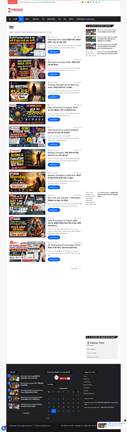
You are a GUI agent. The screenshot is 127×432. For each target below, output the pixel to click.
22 (73, 407)
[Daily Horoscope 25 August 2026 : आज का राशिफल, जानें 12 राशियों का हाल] (27, 114)
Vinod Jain (52, 195)
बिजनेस (71, 19)
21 (68, 407)
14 (68, 403)
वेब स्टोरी (15, 19)
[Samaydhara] (15, 10)
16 (78, 403)
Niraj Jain (51, 105)
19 (58, 407)
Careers (85, 390)
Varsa (50, 127)
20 (63, 407)
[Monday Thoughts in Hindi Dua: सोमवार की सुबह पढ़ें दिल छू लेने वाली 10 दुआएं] (27, 182)
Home (85, 376)
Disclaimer (86, 387)
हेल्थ (65, 19)
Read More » (54, 51)
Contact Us (86, 382)
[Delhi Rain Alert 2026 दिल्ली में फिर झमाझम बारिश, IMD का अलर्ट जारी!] (27, 46)
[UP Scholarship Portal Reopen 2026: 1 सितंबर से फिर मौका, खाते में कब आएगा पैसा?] (27, 252)
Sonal (50, 59)
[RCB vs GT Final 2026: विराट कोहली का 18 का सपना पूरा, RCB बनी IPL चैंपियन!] (91, 120)
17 (48, 407)
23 (78, 407)
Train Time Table (91, 353)
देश (20, 19)
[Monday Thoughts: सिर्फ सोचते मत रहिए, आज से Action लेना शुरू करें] (27, 159)
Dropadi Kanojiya (53, 82)
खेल (59, 19)
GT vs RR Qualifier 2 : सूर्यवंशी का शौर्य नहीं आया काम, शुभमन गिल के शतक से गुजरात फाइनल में (107, 194)
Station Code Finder (93, 357)
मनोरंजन (27, 19)
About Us (86, 379)
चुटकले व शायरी (51, 19)
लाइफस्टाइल (35, 19)
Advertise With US (88, 393)
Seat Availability (91, 349)
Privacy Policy (87, 385)
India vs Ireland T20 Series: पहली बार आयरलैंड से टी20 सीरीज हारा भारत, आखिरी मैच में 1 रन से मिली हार (107, 39)
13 (63, 403)
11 (53, 403)
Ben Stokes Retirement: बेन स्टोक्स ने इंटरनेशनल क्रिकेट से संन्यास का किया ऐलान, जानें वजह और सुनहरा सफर (107, 46)
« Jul (47, 418)
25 (53, 411)
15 (73, 403)
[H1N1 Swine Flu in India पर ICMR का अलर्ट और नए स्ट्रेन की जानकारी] (27, 137)
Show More (26, 413)
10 (48, 403)
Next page (74, 268)
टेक (43, 19)
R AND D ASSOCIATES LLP (42, 425)
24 (49, 411)
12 (58, 403)
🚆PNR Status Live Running (85, 19)
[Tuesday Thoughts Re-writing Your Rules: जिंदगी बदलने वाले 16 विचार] (27, 91)
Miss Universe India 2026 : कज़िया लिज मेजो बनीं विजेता (99, 407)
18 (53, 407)
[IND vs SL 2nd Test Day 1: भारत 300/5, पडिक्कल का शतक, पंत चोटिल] (27, 204)
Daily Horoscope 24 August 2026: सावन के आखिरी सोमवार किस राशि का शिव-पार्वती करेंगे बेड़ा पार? (64, 223)
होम (10, 19)
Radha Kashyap (53, 37)
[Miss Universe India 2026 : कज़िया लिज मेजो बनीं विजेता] (27, 69)
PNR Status (90, 345)
